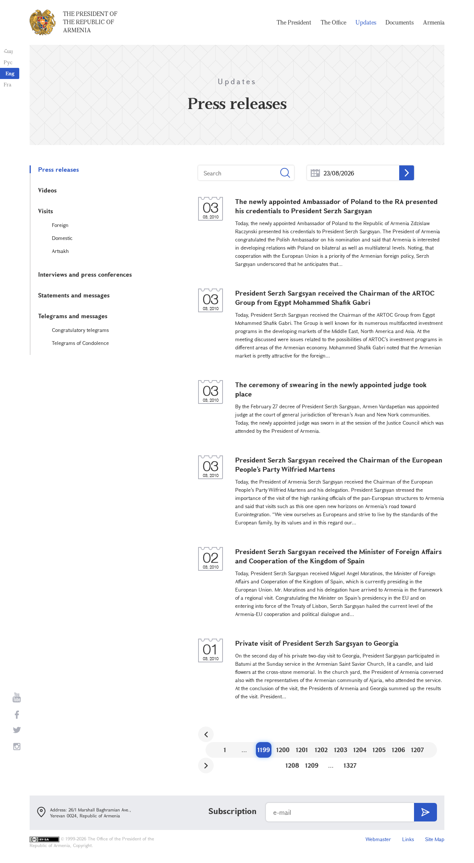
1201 (302, 750)
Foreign (60, 224)
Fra (7, 84)
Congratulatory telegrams (80, 329)
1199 (263, 750)
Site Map (434, 839)
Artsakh (60, 250)
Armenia (433, 22)
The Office (333, 22)
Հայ (8, 51)
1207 (417, 750)
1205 (379, 750)
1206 (398, 750)
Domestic (62, 237)
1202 (321, 750)
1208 (292, 765)
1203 (340, 750)
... (315, 173)
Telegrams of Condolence (80, 342)
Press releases (58, 169)
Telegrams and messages (72, 316)
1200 (283, 750)
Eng (10, 73)
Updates (366, 22)
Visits (45, 211)
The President (294, 22)
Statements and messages (74, 295)
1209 (311, 765)
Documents (399, 22)
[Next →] (206, 765)
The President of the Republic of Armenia (90, 22)
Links (408, 839)
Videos (47, 190)
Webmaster (378, 839)
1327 (350, 765)
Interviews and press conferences (85, 274)
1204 (360, 750)
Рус (8, 62)
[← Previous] (206, 734)
